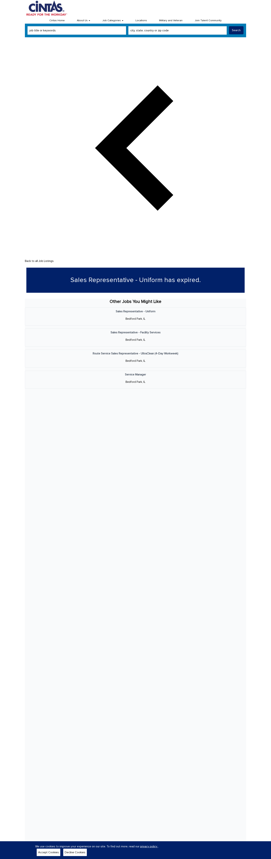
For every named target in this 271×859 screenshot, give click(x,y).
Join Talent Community (208, 20)
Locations (141, 20)
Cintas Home (57, 20)
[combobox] (76, 30)
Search (236, 30)
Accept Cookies (48, 852)
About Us (82, 20)
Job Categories (111, 20)
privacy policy (149, 846)
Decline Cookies (75, 852)
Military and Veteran (171, 20)
